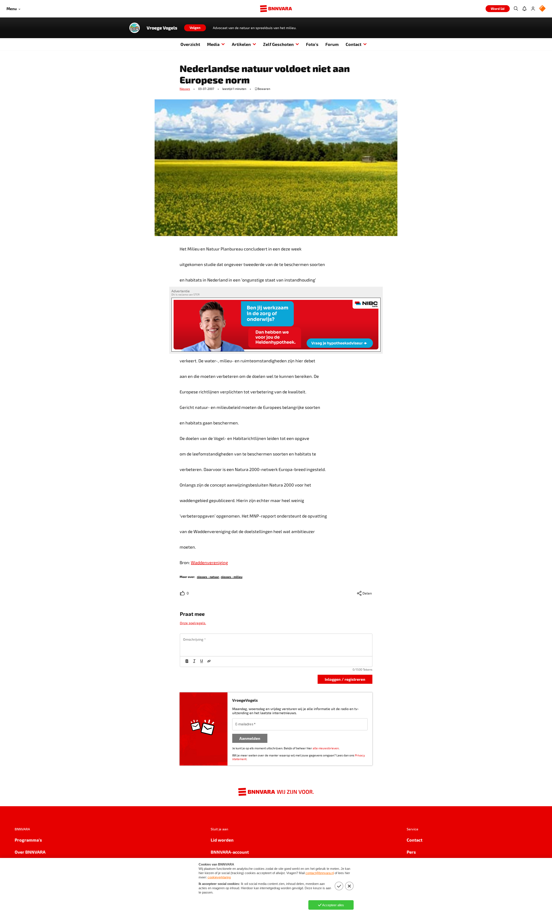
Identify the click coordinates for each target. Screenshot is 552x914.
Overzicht (190, 44)
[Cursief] (194, 661)
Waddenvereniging (209, 562)
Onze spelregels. (193, 623)
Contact (353, 44)
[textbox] (276, 645)
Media (213, 44)
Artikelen (241, 44)
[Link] (208, 661)
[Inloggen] (533, 8)
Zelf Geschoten (278, 44)
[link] (208, 576)
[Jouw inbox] (524, 8)
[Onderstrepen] (201, 661)
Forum (332, 44)
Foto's (312, 44)
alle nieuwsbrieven (326, 748)
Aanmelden (249, 738)
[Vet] (186, 661)
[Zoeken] (515, 8)
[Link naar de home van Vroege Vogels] (134, 28)
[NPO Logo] (542, 8)
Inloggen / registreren (345, 679)
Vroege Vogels (162, 27)
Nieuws (185, 89)
